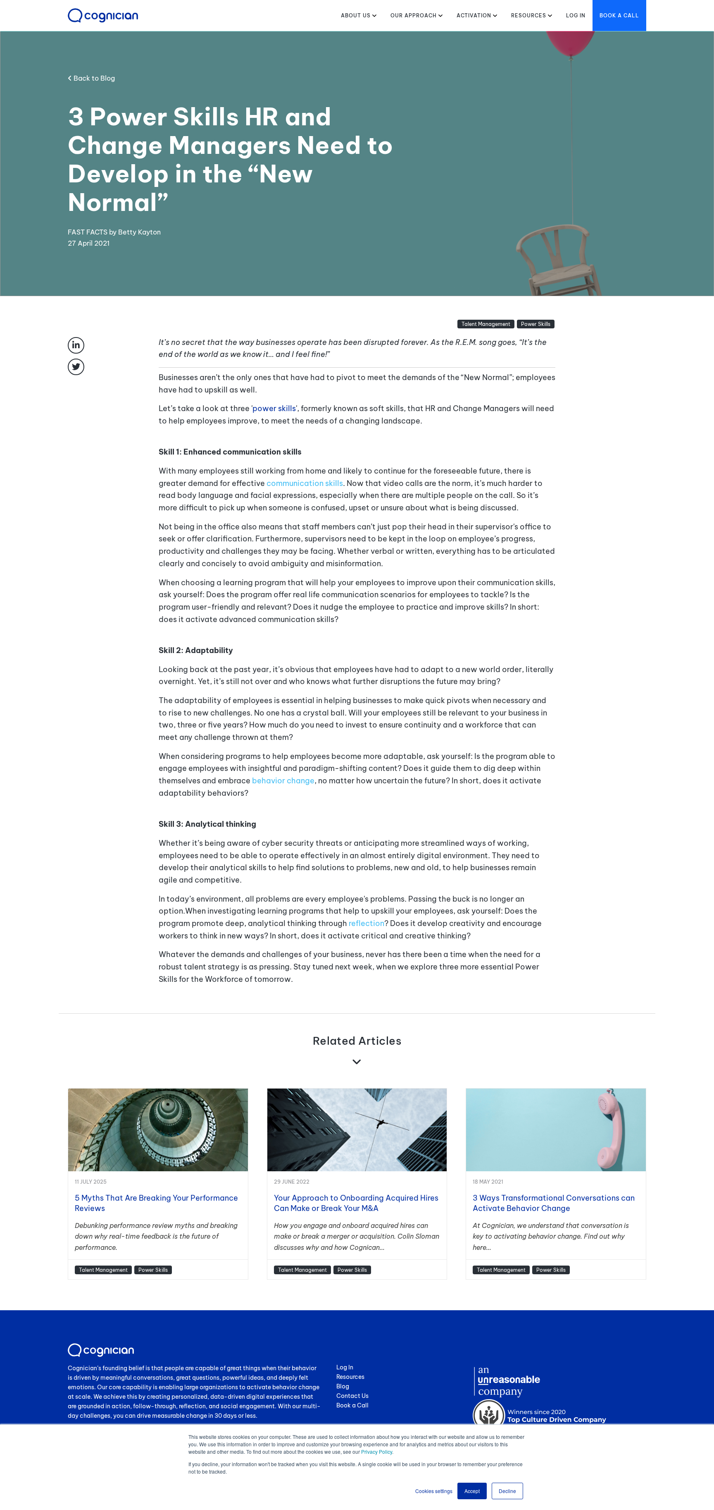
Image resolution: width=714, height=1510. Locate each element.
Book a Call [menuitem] (352, 1405)
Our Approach (413, 15)
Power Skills (535, 324)
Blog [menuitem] (342, 1386)
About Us (356, 15)
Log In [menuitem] (344, 1367)
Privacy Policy (376, 1451)
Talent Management (486, 324)
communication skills (305, 483)
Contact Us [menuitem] (352, 1396)
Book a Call (619, 15)
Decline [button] (507, 1490)
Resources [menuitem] (350, 1377)
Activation (474, 15)
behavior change (283, 780)
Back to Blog (93, 78)
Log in (575, 15)
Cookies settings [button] (433, 1490)
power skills (274, 408)
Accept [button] (472, 1490)
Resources (528, 15)
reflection (366, 923)
